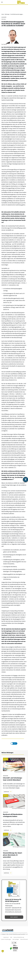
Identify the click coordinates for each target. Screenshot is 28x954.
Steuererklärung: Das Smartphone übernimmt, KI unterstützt (14, 853)
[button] (2, 951)
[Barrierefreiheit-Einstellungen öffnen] (25, 479)
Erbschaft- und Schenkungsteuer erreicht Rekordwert (14, 775)
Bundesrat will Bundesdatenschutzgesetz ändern (14, 813)
